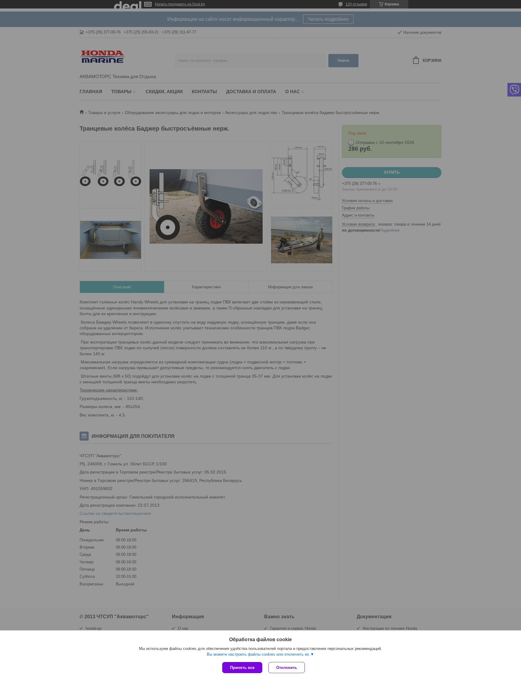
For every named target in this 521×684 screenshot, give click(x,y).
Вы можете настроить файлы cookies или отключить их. (258, 654)
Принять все (242, 667)
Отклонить (286, 667)
